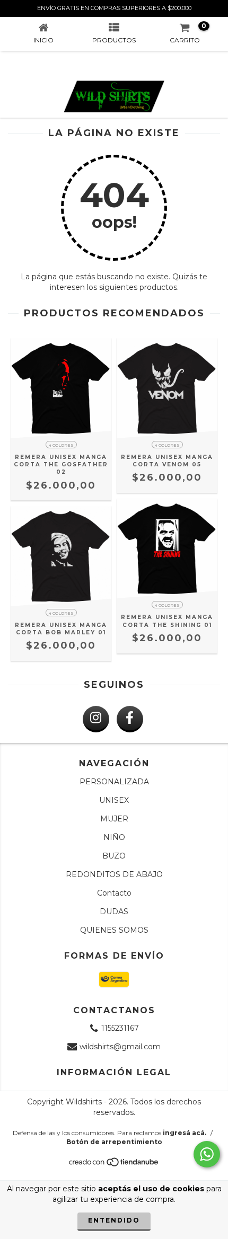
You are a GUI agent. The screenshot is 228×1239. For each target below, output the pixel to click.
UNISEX (114, 800)
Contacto (114, 893)
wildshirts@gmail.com (120, 1046)
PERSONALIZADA (114, 781)
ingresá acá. (184, 1133)
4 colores (61, 445)
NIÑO (114, 837)
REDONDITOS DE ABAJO (114, 874)
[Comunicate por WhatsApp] (207, 1154)
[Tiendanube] (114, 1165)
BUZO (114, 856)
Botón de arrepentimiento (114, 1142)
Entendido (114, 1220)
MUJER (114, 819)
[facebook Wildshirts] (130, 719)
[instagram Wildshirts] (96, 719)
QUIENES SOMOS (114, 930)
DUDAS (114, 911)
